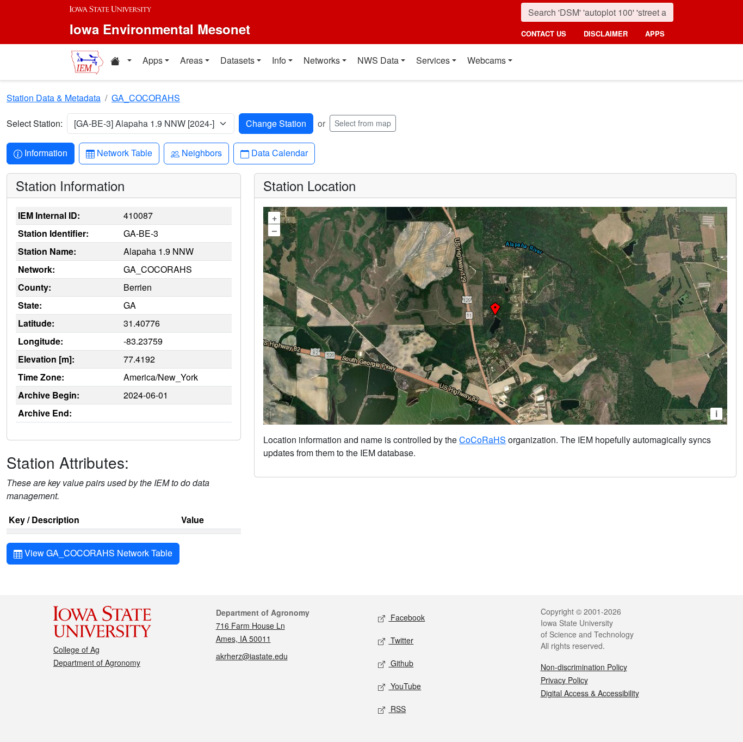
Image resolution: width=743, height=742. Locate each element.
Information (45, 152)
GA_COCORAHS (146, 97)
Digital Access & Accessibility (590, 693)
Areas (191, 60)
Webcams (486, 60)
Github (400, 663)
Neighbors (201, 152)
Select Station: (35, 123)
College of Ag (76, 649)
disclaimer (606, 33)
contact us (543, 33)
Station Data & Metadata (54, 97)
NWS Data (378, 60)
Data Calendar (279, 152)
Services (433, 60)
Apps (153, 60)
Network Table (124, 152)
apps (655, 33)
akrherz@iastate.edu (252, 656)
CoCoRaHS (482, 439)
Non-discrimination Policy (584, 666)
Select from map (363, 123)
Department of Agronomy (96, 662)
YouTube (404, 685)
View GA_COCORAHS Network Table (97, 553)
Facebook (406, 617)
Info (279, 60)
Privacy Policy (564, 679)
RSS (397, 708)
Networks (322, 60)
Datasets (237, 60)
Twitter (400, 640)
